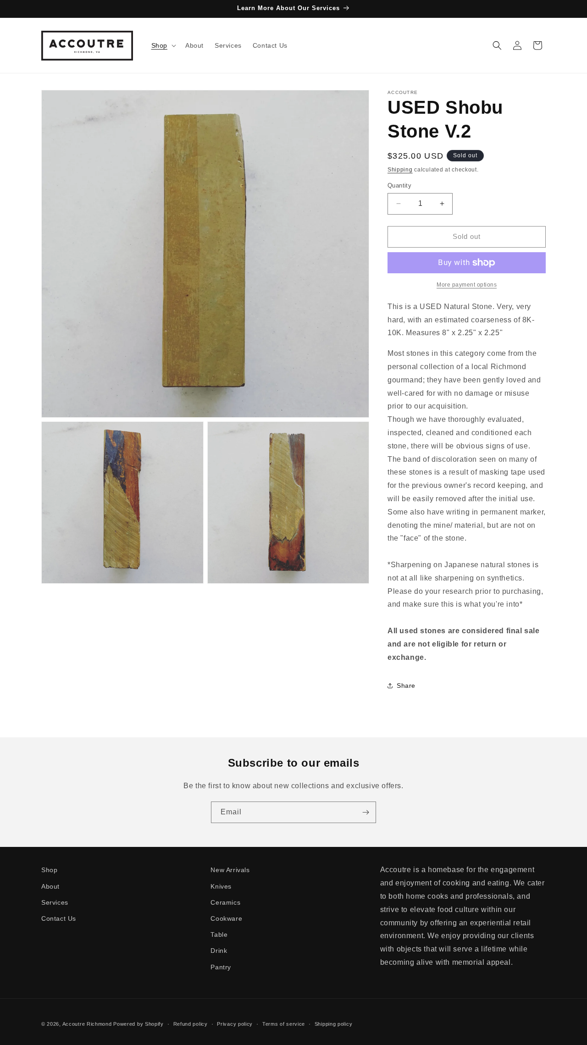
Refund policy (190, 1024)
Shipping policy (334, 1024)
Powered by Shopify (138, 1024)
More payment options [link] (467, 285)
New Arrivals (229, 870)
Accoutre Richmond (87, 1024)
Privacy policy (235, 1024)
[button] (163, 45)
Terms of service (283, 1024)
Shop (49, 870)
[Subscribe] (365, 812)
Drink (218, 950)
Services (54, 902)
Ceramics (225, 902)
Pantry (220, 967)
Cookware (226, 918)
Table (218, 934)
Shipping (400, 169)
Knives (221, 886)
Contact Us (58, 918)
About (50, 886)
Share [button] (406, 685)
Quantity (399, 185)
